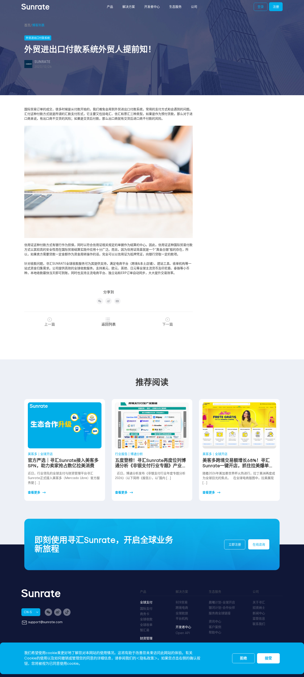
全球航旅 (182, 613)
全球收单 (146, 625)
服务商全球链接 (220, 613)
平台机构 (182, 619)
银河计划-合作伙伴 (222, 608)
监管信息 (259, 619)
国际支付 (146, 609)
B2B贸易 (182, 602)
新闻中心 (259, 613)
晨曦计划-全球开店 (222, 602)
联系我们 (259, 624)
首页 (27, 25)
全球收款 (146, 619)
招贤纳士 (259, 608)
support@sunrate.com (45, 622)
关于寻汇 (259, 602)
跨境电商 (182, 608)
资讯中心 (215, 621)
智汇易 (144, 630)
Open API (183, 633)
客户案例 (215, 627)
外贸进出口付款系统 (129, 109)
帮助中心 (215, 632)
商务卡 (144, 614)
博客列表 (38, 25)
